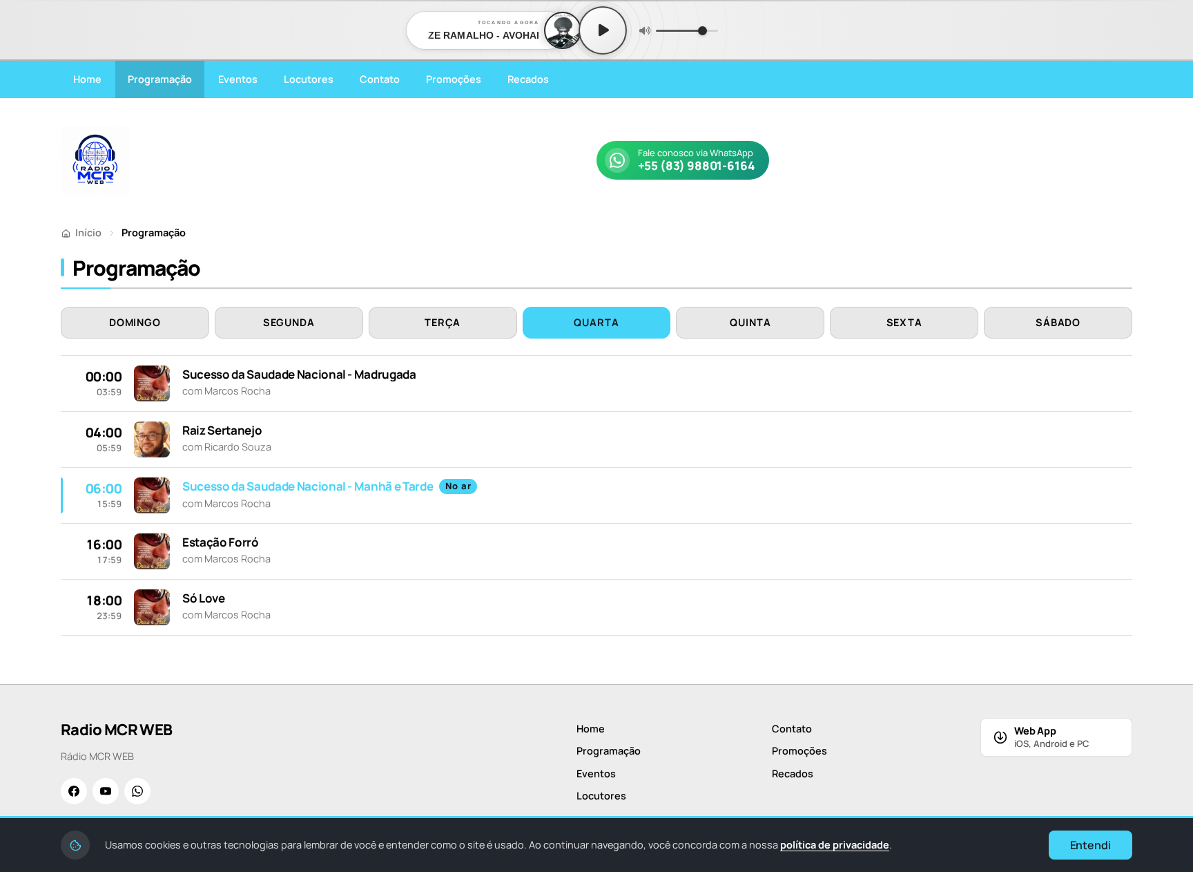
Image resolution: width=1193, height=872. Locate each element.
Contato (380, 79)
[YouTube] (106, 791)
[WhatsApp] (137, 791)
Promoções (453, 79)
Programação (160, 79)
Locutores (308, 79)
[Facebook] (74, 791)
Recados (528, 79)
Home (87, 79)
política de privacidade (834, 844)
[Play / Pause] (603, 30)
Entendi (1090, 845)
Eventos (238, 79)
